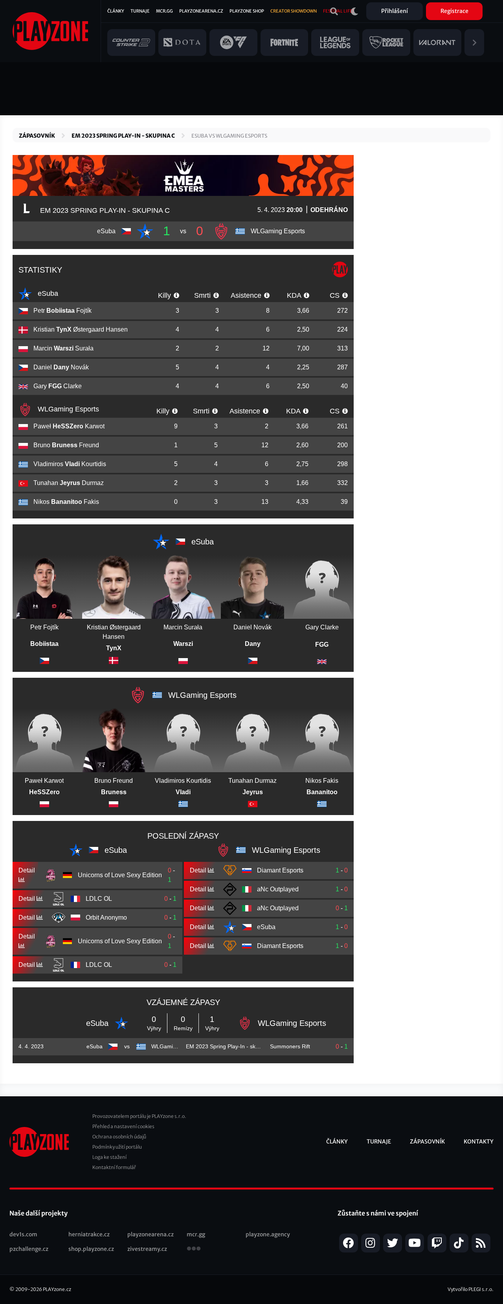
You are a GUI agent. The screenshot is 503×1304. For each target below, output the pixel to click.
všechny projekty (194, 1249)
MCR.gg (164, 11)
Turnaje (140, 11)
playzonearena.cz (150, 1234)
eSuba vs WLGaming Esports (229, 136)
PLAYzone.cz (57, 1289)
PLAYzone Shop (246, 11)
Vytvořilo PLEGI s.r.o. (471, 1289)
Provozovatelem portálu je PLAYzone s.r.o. (139, 1116)
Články (115, 11)
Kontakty (479, 1141)
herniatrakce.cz (89, 1234)
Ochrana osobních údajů (119, 1137)
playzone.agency (268, 1234)
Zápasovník (37, 135)
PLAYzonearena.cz (201, 11)
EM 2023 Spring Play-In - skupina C (123, 135)
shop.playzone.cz (91, 1248)
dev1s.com (23, 1234)
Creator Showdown (293, 11)
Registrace (454, 11)
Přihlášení (394, 11)
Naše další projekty (38, 1213)
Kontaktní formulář (114, 1167)
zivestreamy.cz (147, 1248)
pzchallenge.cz (28, 1248)
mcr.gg (196, 1234)
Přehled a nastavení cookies (123, 1126)
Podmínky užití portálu (117, 1147)
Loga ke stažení (109, 1157)
